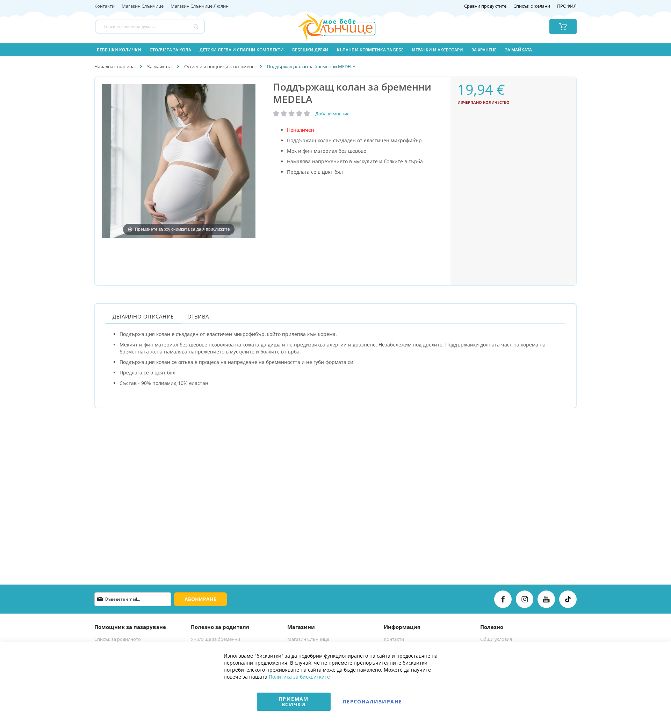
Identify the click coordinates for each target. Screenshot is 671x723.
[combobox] (150, 27)
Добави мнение (332, 113)
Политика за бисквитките (299, 676)
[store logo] (327, 26)
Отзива (198, 316)
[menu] (335, 49)
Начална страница (114, 66)
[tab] (143, 316)
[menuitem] (119, 49)
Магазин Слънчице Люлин (200, 6)
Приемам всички (293, 701)
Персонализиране (372, 701)
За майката (159, 66)
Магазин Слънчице (143, 6)
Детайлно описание (143, 316)
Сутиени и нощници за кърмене (219, 66)
